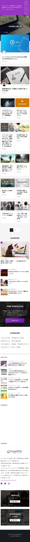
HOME (2, 32)
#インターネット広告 (5, 337)
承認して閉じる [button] (26, 7)
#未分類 (18, 347)
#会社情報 (14, 344)
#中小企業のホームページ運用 (17, 337)
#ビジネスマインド (5, 347)
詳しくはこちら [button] (10, 9)
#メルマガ (13, 347)
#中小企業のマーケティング (23, 344)
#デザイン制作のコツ (5, 344)
